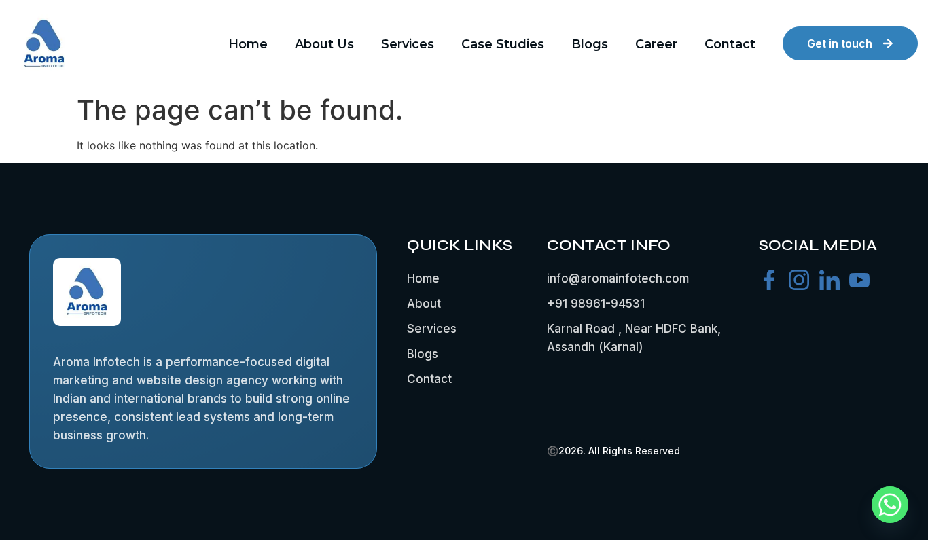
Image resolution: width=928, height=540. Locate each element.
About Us (324, 44)
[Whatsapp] (890, 504)
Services (407, 44)
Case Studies (502, 44)
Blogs (589, 44)
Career (656, 44)
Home (248, 44)
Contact (729, 44)
